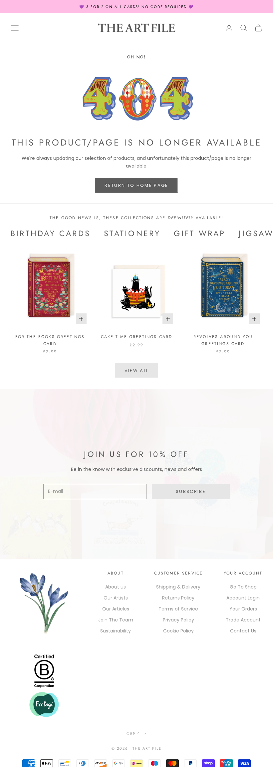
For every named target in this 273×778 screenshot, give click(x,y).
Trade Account (243, 619)
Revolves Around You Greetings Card (223, 340)
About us (115, 587)
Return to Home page (136, 185)
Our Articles (115, 608)
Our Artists (116, 597)
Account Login (243, 597)
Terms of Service (178, 608)
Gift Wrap (199, 233)
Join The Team (115, 619)
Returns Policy (178, 597)
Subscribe (191, 491)
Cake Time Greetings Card (136, 337)
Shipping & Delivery (178, 587)
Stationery (132, 233)
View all (137, 370)
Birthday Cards (51, 233)
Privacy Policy (178, 619)
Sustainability (115, 630)
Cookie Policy (178, 630)
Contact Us (243, 630)
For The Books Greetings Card (50, 340)
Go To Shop (243, 587)
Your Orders (243, 608)
